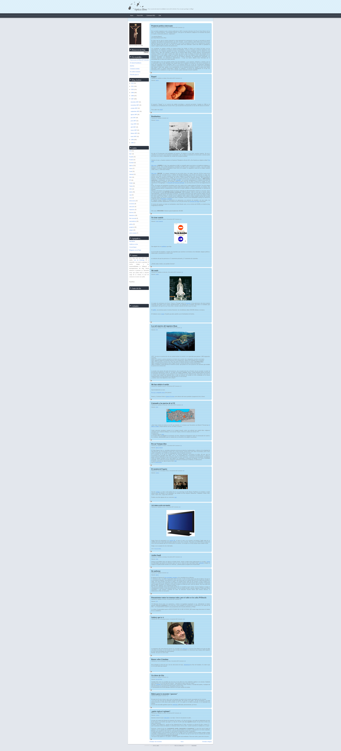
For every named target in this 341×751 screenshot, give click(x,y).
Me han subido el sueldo (160, 384)
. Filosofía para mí (134, 74)
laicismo (131, 212)
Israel (157, 221)
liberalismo (132, 215)
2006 (132, 139)
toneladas (178, 180)
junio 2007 (133, 120)
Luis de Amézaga (139, 260)
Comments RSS (151, 15)
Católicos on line (133, 244)
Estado (131, 159)
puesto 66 (172, 540)
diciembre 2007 (135, 102)
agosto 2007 (134, 114)
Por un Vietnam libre (159, 444)
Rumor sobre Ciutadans (159, 659)
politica (157, 274)
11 (183, 619)
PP (130, 180)
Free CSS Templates (179, 745)
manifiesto (164, 246)
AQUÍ (161, 109)
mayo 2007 (134, 124)
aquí (175, 461)
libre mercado (132, 218)
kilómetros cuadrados (166, 198)
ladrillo (154, 310)
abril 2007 (133, 127)
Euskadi (131, 162)
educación (132, 206)
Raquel (153, 76)
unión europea (132, 233)
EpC (130, 154)
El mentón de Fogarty (159, 469)
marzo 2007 (134, 130)
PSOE (131, 183)
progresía (131, 227)
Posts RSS (140, 15)
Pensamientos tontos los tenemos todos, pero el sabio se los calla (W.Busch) (178, 597)
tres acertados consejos (171, 577)
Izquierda (161, 221)
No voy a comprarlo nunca (158, 392)
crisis (130, 198)
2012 (132, 83)
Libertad (161, 447)
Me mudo (154, 270)
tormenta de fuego (194, 201)
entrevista (184, 648)
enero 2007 (134, 136)
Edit (160, 15)
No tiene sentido (157, 217)
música (157, 472)
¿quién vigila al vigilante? (160, 711)
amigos (158, 492)
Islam (157, 407)
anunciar (188, 303)
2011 (132, 86)
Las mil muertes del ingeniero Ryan (164, 326)
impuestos (132, 209)
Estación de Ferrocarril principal (176, 182)
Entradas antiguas (207, 741)
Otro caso (153, 165)
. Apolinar (131, 65)
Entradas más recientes (156, 741)
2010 (132, 89)
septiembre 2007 (135, 111)
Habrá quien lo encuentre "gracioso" (164, 694)
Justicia (157, 715)
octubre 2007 (134, 108)
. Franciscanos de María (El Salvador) (139, 60)
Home (131, 15)
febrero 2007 (134, 133)
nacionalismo (132, 221)
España (131, 156)
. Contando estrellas (134, 68)
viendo (208, 561)
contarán (158, 684)
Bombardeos (155, 116)
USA (130, 189)
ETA (157, 329)
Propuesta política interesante (162, 25)
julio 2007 (133, 117)
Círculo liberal (132, 247)
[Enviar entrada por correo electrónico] (151, 72)
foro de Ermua (159, 679)
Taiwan (131, 186)
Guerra (157, 120)
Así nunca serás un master (160, 505)
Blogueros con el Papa (135, 250)
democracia (132, 200)
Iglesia (157, 447)
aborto (157, 80)
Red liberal (132, 241)
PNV (130, 177)
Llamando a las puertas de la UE (163, 403)
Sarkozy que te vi (157, 617)
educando (166, 717)
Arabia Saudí (156, 555)
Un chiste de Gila (157, 675)
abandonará (187, 664)
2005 (132, 142)
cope (130, 195)
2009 (132, 92)
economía (131, 203)
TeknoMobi (193, 745)
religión (131, 230)
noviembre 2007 (135, 105)
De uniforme (155, 571)
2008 (132, 95)
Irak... (163, 434)
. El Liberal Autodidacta (135, 63)
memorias (175, 704)
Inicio (182, 741)
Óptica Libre (141, 9)
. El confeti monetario (134, 71)
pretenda (201, 563)
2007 (132, 99)
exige (162, 314)
